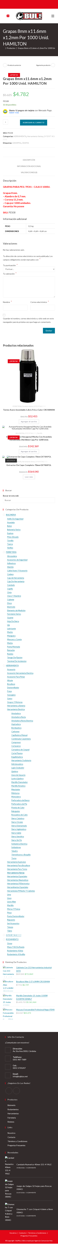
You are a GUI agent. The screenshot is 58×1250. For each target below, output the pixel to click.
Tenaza (10, 927)
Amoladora (16, 713)
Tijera (9, 931)
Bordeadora (16, 728)
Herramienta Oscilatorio (21, 760)
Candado (11, 585)
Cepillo (10, 589)
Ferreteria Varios (27, 406)
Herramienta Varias (35, 136)
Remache (11, 650)
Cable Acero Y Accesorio (17, 570)
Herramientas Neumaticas (17, 880)
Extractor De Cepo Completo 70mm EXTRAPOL (29, 465)
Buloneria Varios (14, 529)
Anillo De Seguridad (15, 519)
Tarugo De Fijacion (14, 657)
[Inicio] (3, 48)
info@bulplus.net (20, 1076)
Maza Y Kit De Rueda (15, 947)
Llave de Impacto (18, 775)
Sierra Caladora (17, 818)
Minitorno (15, 793)
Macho (10, 632)
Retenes (11, 1122)
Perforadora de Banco (20, 800)
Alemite (10, 567)
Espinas (10, 533)
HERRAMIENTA (20, 136)
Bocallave (11, 684)
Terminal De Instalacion (16, 661)
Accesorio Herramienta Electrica (20, 673)
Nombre (7, 301)
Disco (9, 603)
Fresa (9, 691)
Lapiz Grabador (17, 768)
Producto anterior (14, 65)
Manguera (11, 636)
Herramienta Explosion (16, 862)
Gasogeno (11, 695)
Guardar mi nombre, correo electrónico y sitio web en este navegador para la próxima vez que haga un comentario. (28, 320)
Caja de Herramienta (15, 578)
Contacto (11, 1137)
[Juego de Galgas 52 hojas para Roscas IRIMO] (10, 1189)
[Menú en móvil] (53, 16)
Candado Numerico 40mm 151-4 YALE (34, 1164)
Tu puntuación (10, 265)
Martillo (10, 905)
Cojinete (10, 599)
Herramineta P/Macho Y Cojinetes (21, 891)
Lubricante (11, 628)
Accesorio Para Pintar (16, 677)
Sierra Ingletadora (18, 829)
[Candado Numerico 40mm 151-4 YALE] (10, 1165)
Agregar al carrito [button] (29, 422)
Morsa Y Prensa (13, 909)
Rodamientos (13, 1109)
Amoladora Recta (18, 717)
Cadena (10, 574)
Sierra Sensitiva (17, 836)
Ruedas (10, 654)
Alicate (10, 680)
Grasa (9, 943)
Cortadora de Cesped (20, 749)
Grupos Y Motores (15, 702)
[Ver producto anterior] (5, 65)
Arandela (11, 522)
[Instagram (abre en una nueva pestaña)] (31, 4)
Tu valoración (9, 273)
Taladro (14, 851)
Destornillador (13, 687)
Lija (8, 625)
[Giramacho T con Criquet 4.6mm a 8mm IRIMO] (10, 1212)
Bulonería (11, 1105)
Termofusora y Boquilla (21, 855)
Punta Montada (13, 647)
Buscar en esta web (11, 496)
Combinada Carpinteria (21, 739)
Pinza (9, 912)
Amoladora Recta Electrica (22, 721)
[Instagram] (16, 1090)
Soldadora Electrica (19, 844)
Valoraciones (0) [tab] (29, 172)
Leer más (29, 477)
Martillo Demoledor (19, 782)
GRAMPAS (16, 143)
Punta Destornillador (15, 916)
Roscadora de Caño (19, 815)
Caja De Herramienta (15, 581)
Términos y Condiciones (17, 1141)
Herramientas (13, 1113)
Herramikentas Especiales (17, 887)
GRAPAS (25, 143)
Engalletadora (17, 757)
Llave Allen (11, 902)
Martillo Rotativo (18, 786)
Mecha (10, 643)
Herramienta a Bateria (16, 706)
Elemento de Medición (16, 610)
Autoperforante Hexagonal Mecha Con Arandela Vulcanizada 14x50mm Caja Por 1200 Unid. (29, 438)
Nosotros (11, 1133)
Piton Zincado (13, 537)
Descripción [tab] (29, 160)
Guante (10, 618)
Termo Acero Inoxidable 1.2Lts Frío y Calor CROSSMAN (29, 410)
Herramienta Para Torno (17, 869)
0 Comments (31, 1168)
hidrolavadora (17, 764)
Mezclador (15, 789)
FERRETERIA (17, 406)
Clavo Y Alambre (14, 596)
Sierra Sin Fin (16, 840)
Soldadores (16, 847)
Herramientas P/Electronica (18, 883)
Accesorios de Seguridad (17, 560)
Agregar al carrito (33, 122)
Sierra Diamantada (19, 826)
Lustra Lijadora (17, 778)
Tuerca (10, 544)
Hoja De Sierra (13, 621)
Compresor (16, 742)
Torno (13, 858)
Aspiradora (16, 724)
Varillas (10, 548)
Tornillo (39, 433)
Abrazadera (12, 556)
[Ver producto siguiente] (53, 65)
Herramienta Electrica (16, 709)
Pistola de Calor (17, 807)
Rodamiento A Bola (15, 951)
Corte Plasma (17, 753)
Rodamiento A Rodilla (16, 954)
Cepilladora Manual (19, 735)
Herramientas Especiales (17, 876)
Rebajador (15, 811)
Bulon (9, 526)
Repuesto (11, 920)
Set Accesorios (13, 923)
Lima (9, 894)
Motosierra (16, 797)
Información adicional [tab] (29, 166)
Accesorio (11, 669)
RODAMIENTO (12, 939)
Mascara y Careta (14, 639)
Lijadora (14, 771)
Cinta (9, 592)
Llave (9, 898)
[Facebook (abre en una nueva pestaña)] (27, 4)
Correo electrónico (39, 301)
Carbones (15, 731)
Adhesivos (11, 563)
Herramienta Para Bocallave (18, 865)
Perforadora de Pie (19, 804)
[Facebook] (8, 1090)
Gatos (9, 698)
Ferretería (12, 1118)
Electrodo (11, 607)
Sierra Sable (16, 833)
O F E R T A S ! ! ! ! (39, 406)
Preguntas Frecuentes (16, 1145)
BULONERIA (20, 433)
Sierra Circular (17, 822)
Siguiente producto (43, 65)
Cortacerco (16, 746)
